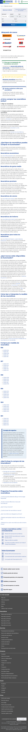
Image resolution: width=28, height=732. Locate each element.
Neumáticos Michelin (6, 618)
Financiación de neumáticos (7, 631)
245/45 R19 (6, 394)
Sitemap (19, 721)
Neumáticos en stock (6, 625)
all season (8, 119)
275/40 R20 (6, 405)
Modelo (11, 14)
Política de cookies (5, 698)
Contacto (3, 654)
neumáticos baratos (8, 155)
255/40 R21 (6, 420)
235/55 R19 (6, 392)
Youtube (3, 692)
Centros (3, 604)
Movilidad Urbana (5, 671)
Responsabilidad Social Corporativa (9, 675)
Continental (14, 285)
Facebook (3, 683)
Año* (3, 18)
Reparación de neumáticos (10, 482)
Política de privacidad (6, 704)
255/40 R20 (6, 409)
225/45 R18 (6, 379)
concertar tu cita (14, 127)
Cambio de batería (5, 641)
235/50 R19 (6, 391)
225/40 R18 (6, 377)
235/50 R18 (6, 380)
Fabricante (4, 14)
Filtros (2, 646)
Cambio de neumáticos (6, 635)
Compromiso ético (5, 669)
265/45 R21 (6, 423)
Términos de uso (5, 700)
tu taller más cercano (13, 453)
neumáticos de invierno (9, 219)
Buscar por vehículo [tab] (7, 10)
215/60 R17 (6, 368)
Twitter (3, 686)
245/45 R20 (6, 408)
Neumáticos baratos (6, 616)
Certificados (4, 660)
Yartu (21, 288)
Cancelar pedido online (6, 713)
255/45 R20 (6, 406)
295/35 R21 (6, 421)
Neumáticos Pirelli (5, 620)
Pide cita (3, 597)
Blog (2, 606)
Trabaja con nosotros (6, 662)
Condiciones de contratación (7, 706)
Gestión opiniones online (7, 709)
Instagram (3, 688)
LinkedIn (3, 690)
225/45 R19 (6, 396)
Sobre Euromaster (5, 656)
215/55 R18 (5, 382)
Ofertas (3, 602)
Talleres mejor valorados (6, 608)
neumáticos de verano (9, 198)
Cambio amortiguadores (7, 639)
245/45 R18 (6, 384)
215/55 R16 (5, 356)
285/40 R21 (6, 424)
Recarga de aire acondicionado (8, 648)
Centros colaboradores (6, 658)
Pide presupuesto (5, 599)
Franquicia (3, 667)
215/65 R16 (5, 355)
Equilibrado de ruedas (9, 474)
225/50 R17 (6, 370)
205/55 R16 (6, 350)
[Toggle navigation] (1, 1)
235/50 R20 (6, 411)
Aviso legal (3, 702)
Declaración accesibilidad (7, 711)
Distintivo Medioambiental (7, 673)
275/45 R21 (6, 418)
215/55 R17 (5, 367)
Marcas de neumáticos (6, 614)
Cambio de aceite (5, 644)
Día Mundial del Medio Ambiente (8, 677)
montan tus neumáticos (16, 132)
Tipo (19, 14)
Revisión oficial (4, 637)
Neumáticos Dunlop (5, 623)
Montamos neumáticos (9, 79)
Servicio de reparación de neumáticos (9, 633)
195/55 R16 (5, 352)
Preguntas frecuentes (21, 723)
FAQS (2, 665)
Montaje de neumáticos (9, 471)
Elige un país (21, 719)
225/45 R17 (6, 364)
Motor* (15, 18)
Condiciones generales (11, 721)
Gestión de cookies (14, 724)
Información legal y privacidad (8, 723)
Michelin (18, 283)
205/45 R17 (6, 365)
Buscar (13, 24)
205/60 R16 (6, 353)
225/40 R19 (6, 397)
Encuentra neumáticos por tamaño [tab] (20, 10)
